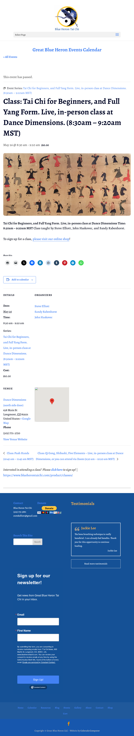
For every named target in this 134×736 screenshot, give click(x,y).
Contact (99, 707)
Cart (65, 713)
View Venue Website (15, 439)
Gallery (77, 707)
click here (57, 469)
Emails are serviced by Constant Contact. (38, 662)
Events (67, 707)
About (89, 707)
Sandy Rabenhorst (46, 312)
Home (20, 707)
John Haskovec (43, 317)
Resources (46, 707)
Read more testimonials (95, 563)
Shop (110, 707)
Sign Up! (38, 679)
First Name (24, 630)
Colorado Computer (90, 730)
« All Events (10, 57)
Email (20, 614)
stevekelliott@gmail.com (25, 515)
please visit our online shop (51, 239)
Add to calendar (20, 279)
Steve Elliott (42, 306)
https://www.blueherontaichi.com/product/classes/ (38, 475)
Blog (57, 707)
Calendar (32, 707)
